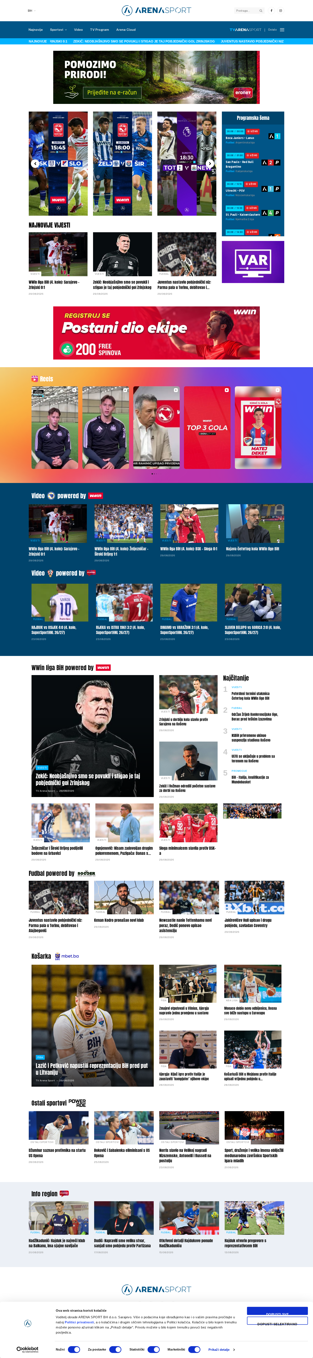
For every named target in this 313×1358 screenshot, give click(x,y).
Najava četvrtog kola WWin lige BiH (252, 548)
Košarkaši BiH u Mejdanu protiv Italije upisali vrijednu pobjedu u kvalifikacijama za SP (250, 1076)
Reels (46, 378)
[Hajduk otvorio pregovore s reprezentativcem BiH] (254, 1218)
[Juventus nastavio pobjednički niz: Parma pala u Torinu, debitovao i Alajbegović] (187, 254)
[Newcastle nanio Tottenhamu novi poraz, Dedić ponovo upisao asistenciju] (189, 897)
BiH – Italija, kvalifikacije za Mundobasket (250, 779)
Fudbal (164, 274)
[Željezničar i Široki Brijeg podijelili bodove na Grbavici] (61, 822)
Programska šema (253, 118)
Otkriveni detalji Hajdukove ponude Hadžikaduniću (186, 1243)
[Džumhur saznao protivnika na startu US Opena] (59, 1128)
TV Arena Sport (45, 790)
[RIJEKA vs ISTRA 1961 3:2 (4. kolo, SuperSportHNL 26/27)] (124, 603)
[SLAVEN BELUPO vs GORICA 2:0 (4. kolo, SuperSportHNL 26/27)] (253, 603)
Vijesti (35, 274)
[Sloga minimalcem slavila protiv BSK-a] (188, 822)
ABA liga (232, 1000)
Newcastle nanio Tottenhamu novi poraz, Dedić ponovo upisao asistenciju (185, 925)
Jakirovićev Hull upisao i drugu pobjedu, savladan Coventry (248, 923)
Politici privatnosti (79, 1322)
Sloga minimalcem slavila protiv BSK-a (187, 851)
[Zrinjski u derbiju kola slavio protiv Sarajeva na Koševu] (188, 694)
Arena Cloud (126, 29)
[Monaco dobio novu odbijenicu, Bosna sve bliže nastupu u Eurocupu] (252, 984)
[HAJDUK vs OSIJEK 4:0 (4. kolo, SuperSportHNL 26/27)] (60, 603)
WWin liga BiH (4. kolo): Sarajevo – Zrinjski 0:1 (54, 285)
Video (78, 29)
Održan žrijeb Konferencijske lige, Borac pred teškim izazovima (255, 717)
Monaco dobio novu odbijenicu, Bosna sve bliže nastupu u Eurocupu (250, 1010)
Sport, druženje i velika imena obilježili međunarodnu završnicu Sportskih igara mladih (254, 1155)
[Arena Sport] (156, 10)
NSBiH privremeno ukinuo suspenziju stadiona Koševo (251, 738)
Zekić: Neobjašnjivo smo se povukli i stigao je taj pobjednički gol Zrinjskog (106, 41)
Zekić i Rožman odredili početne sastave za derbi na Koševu (187, 788)
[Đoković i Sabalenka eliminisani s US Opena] (124, 1128)
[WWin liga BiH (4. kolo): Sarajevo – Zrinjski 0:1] (58, 254)
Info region (44, 1193)
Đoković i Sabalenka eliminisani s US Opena (122, 1153)
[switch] (115, 1349)
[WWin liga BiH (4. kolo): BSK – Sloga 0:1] (189, 523)
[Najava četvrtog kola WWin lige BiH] (255, 523)
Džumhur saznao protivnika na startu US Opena (57, 1153)
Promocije (239, 770)
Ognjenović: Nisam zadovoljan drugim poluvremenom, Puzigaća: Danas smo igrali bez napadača (124, 851)
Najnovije (36, 29)
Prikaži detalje (219, 1349)
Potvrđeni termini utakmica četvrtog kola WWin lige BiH (251, 696)
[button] (35, 163)
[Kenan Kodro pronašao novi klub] (124, 897)
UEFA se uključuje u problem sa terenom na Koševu (253, 758)
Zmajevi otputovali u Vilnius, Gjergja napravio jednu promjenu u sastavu (184, 1010)
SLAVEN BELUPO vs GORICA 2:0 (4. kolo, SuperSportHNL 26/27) (253, 630)
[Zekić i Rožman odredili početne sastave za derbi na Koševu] (188, 761)
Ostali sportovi (49, 1103)
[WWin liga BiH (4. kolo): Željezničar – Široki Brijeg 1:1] (124, 523)
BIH (30, 10)
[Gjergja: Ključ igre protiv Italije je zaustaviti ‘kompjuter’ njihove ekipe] (188, 1050)
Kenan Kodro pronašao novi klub (119, 920)
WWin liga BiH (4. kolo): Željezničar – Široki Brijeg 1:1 (121, 551)
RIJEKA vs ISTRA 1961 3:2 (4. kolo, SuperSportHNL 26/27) (120, 630)
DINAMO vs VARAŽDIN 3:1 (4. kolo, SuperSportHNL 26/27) (184, 630)
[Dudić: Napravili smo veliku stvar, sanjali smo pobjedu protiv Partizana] (124, 1218)
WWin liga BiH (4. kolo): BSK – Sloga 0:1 (188, 548)
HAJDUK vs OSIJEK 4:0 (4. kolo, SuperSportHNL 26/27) (54, 630)
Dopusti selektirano (277, 1323)
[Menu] (282, 30)
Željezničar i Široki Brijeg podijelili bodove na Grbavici (57, 851)
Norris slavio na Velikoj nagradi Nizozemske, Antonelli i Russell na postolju (185, 1155)
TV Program (99, 29)
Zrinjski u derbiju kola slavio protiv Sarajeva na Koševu (183, 722)
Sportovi (56, 29)
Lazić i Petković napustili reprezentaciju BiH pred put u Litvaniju (92, 1069)
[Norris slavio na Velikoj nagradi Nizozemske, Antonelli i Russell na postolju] (189, 1128)
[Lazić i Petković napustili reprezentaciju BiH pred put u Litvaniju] (93, 1026)
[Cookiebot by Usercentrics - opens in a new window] (27, 1350)
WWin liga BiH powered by (63, 667)
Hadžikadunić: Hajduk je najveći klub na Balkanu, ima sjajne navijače (57, 1243)
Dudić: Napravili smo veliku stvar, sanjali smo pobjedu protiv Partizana (122, 1243)
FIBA (40, 1057)
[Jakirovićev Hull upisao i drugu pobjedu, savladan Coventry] (254, 897)
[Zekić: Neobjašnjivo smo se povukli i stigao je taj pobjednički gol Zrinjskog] (122, 254)
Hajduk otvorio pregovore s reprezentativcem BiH (245, 1243)
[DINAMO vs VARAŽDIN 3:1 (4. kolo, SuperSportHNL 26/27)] (188, 603)
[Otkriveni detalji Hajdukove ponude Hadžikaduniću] (189, 1218)
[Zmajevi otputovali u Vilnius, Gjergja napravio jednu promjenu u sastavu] (188, 984)
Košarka (41, 956)
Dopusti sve (277, 1314)
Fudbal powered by (52, 873)
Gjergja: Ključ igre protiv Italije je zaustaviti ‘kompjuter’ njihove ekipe (184, 1076)
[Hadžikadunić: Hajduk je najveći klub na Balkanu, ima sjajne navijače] (59, 1218)
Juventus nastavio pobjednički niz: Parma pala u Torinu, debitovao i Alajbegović (184, 285)
